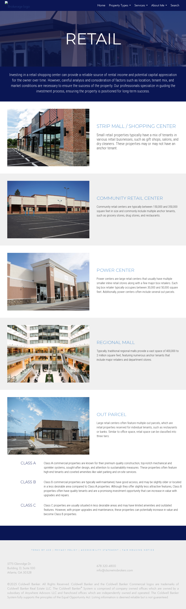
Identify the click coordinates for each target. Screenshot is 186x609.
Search (175, 5)
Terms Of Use (41, 550)
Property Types (120, 7)
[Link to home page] (19, 5)
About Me (159, 7)
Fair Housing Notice (138, 550)
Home (101, 5)
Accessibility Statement (100, 550)
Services (141, 7)
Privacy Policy (66, 550)
